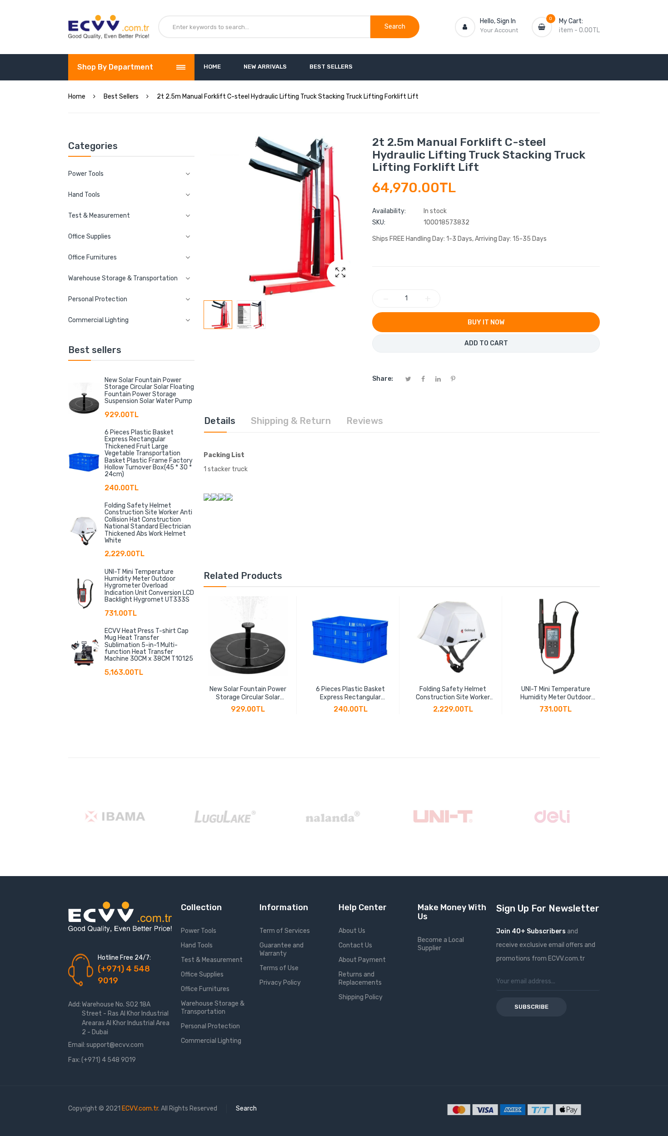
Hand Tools (197, 945)
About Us (352, 931)
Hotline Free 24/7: (124, 958)
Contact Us (355, 945)
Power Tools (198, 931)
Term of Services (284, 931)
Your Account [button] (499, 30)
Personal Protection (210, 1026)
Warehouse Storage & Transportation (212, 1008)
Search (246, 1108)
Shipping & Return (291, 420)
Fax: (74, 1060)
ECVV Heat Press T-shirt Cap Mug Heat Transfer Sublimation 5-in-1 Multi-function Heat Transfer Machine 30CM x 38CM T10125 (149, 645)
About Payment (362, 960)
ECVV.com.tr (140, 1108)
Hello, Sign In (498, 21)
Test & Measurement (212, 960)
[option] (217, 314)
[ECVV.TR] (108, 22)
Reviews (364, 420)
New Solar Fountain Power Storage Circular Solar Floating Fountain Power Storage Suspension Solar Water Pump (149, 390)
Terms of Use (279, 968)
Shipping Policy (361, 997)
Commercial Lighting (211, 1041)
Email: (76, 1045)
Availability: (389, 211)
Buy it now (486, 322)
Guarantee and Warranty (281, 949)
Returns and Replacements (360, 979)
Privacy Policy (280, 983)
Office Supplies (202, 974)
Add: (74, 1004)
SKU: (378, 222)
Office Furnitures (205, 989)
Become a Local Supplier (441, 944)
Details (219, 420)
